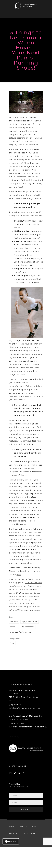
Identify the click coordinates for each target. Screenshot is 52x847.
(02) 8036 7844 (16, 723)
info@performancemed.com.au (24, 708)
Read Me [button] (12, 841)
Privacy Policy (29, 833)
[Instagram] (23, 772)
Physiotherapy (27, 627)
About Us (23, 826)
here (19, 574)
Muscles (14, 627)
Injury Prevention (29, 622)
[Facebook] (10, 772)
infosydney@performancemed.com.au (28, 727)
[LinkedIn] (19, 772)
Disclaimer (13, 833)
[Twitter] (14, 772)
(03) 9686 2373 (16, 705)
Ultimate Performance (20, 632)
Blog (12, 643)
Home (11, 826)
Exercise (14, 622)
